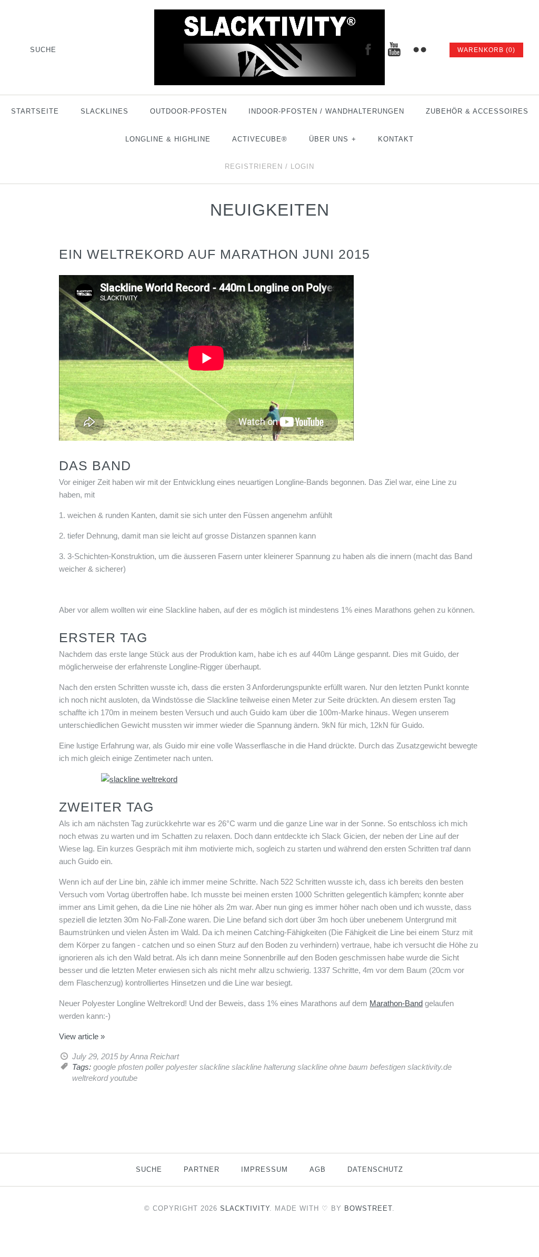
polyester (181, 1066)
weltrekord (90, 1077)
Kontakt (396, 139)
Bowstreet (368, 1208)
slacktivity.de (429, 1066)
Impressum (264, 1169)
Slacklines (104, 111)
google (104, 1066)
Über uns (332, 139)
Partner (201, 1169)
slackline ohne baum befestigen (351, 1066)
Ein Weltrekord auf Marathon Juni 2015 (214, 254)
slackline (214, 1066)
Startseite (35, 111)
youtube (123, 1077)
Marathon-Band (396, 1003)
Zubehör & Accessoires (477, 111)
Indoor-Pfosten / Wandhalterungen (326, 111)
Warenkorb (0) (486, 50)
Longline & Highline (168, 139)
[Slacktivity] (269, 15)
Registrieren (254, 166)
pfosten (130, 1066)
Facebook (368, 49)
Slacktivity (245, 1208)
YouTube (393, 49)
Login (302, 166)
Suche (149, 1169)
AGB (318, 1169)
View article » (82, 1036)
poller (154, 1066)
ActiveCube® (259, 139)
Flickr (419, 49)
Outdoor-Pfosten (188, 111)
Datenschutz (375, 1169)
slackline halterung (263, 1066)
